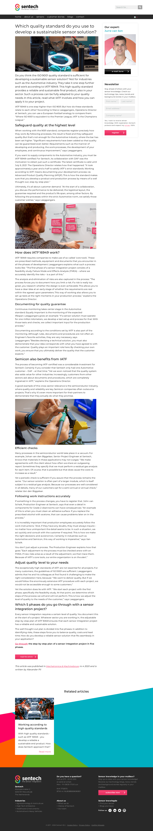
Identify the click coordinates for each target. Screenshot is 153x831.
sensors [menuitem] (40, 17)
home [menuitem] (18, 17)
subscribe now (113, 792)
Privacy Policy (84, 825)
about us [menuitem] (28, 17)
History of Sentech (66, 806)
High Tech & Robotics (26, 806)
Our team (62, 809)
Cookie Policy (72, 825)
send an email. (65, 782)
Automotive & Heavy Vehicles (29, 811)
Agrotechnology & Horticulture (30, 803)
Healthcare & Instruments (28, 809)
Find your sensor (107, 803)
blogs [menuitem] (70, 17)
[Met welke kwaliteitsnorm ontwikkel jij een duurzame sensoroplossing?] (136, 17)
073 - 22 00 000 (69, 779)
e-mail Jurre (118, 71)
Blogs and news (107, 806)
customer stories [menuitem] (55, 17)
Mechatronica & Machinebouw (62, 666)
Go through (21, 644)
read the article (26, 657)
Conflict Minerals (97, 825)
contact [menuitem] (80, 17)
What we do (63, 803)
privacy (127, 125)
